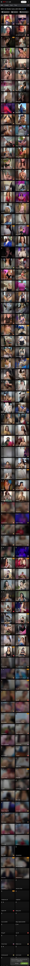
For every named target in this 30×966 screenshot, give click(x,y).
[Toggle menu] (1, 2)
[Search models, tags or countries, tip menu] (28, 5)
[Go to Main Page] (9, 1)
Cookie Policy (19, 960)
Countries (15, 12)
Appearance (6, 12)
